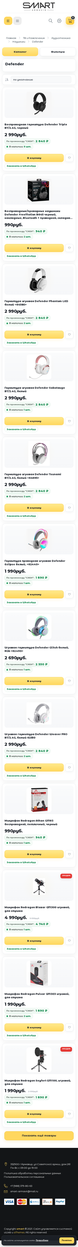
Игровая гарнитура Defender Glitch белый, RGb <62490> (37, 649)
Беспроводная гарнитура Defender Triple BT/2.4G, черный (36, 126)
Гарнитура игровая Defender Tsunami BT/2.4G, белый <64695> (33, 476)
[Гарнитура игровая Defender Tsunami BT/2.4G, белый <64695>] (39, 453)
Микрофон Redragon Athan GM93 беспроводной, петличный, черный (31, 822)
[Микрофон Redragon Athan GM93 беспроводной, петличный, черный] (39, 800)
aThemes (19, 1232)
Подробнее (42, 1240)
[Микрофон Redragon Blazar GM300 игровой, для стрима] (39, 886)
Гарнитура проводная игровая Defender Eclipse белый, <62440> (35, 562)
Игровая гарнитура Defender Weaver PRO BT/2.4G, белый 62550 (36, 736)
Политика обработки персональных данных (32, 1173)
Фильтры (58, 51)
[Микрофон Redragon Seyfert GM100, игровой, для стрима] (39, 1059)
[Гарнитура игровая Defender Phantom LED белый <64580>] (39, 280)
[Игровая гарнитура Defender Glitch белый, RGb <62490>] (39, 626)
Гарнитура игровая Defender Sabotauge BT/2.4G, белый (35, 389)
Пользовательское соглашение (24, 1176)
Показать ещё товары (39, 1135)
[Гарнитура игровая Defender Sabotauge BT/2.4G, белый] (39, 367)
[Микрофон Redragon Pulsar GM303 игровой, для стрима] (39, 973)
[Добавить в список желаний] (69, 158)
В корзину (34, 157)
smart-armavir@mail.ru (24, 1191)
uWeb (7, 1232)
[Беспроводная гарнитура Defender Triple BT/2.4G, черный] (39, 103)
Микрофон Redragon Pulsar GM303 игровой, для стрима (37, 995)
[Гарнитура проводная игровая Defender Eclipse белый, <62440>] (39, 540)
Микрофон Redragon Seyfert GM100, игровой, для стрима (38, 1082)
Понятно (67, 1240)
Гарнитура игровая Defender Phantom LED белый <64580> (36, 303)
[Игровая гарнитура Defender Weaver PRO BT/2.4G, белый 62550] (39, 713)
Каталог (20, 51)
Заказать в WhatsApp (21, 166)
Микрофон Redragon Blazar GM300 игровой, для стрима (37, 909)
